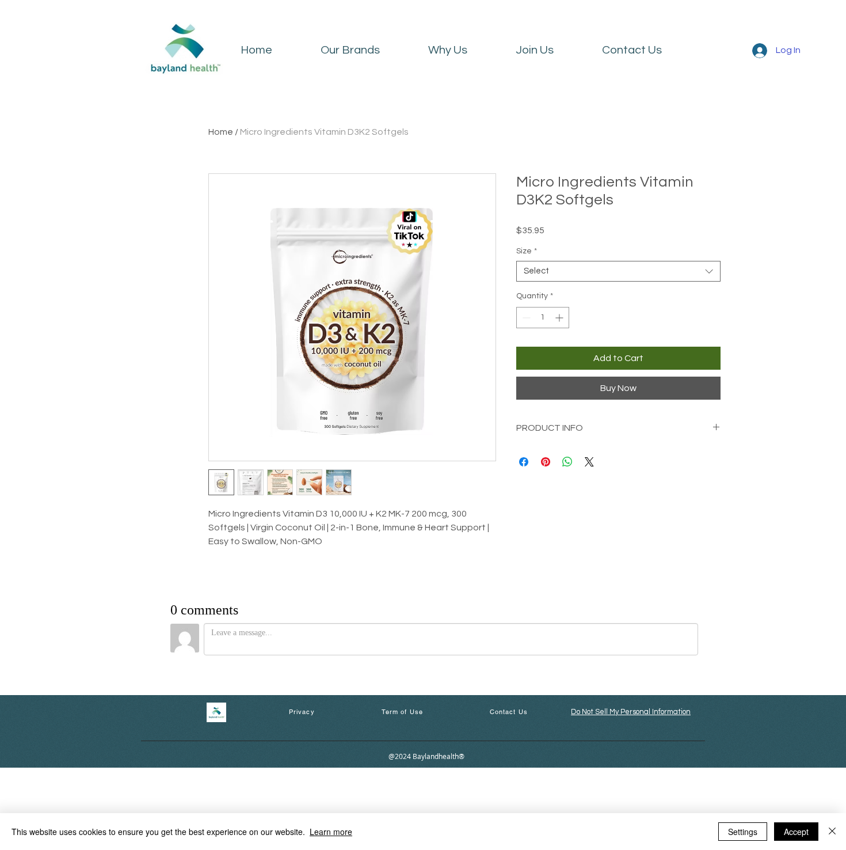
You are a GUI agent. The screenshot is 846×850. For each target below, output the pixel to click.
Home (220, 131)
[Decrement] (525, 318)
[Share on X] (589, 462)
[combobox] (618, 271)
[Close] (832, 831)
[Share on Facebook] (524, 462)
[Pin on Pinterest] (545, 462)
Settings (742, 831)
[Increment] (560, 318)
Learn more (331, 831)
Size (526, 251)
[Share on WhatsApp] (567, 462)
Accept (796, 831)
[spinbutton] (542, 318)
